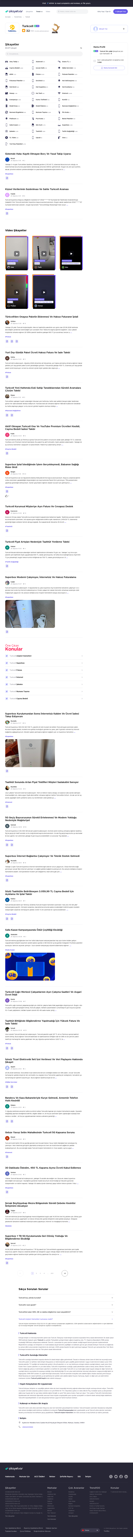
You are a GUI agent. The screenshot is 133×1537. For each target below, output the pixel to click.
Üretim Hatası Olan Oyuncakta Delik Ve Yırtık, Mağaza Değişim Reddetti (24, 1506)
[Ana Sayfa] (14, 11)
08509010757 (94, 1503)
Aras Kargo (71, 1501)
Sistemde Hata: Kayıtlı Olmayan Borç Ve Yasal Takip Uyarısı (38, 153)
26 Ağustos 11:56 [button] (16, 474)
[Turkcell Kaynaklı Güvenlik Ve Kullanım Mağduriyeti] (71, 253)
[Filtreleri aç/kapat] (81, 48)
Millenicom (50, 1506)
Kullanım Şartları (51, 1528)
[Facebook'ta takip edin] (121, 1476)
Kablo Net (50, 1496)
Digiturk (49, 1501)
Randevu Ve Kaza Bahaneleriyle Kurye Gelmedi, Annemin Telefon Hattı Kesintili (41, 1099)
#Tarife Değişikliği (11, 562)
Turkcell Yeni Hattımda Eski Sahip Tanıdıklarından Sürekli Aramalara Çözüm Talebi (43, 389)
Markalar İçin (24, 1477)
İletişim (88, 1477)
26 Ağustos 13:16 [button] (16, 160)
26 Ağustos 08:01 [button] (16, 901)
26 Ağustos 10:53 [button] (16, 548)
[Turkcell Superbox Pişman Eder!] (17, 253)
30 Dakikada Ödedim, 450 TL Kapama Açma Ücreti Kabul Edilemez (43, 1167)
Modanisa (71, 1492)
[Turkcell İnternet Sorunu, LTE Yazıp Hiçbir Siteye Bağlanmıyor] (44, 292)
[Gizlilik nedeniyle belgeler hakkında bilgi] (7, 178)
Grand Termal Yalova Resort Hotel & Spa (98, 1510)
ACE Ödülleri (39, 1477)
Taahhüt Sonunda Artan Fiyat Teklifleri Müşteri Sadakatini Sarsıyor (42, 782)
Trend (39, 11)
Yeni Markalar (51, 1519)
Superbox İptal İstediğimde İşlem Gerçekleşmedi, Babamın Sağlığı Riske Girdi (42, 465)
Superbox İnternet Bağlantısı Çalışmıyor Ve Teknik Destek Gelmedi (42, 856)
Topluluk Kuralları (11, 1531)
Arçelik (70, 1496)
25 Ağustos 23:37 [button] (16, 1212)
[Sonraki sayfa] (65, 1273)
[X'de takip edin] (111, 1476)
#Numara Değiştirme (13, 410)
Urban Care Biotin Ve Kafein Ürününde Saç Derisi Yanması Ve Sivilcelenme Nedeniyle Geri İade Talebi (24, 1496)
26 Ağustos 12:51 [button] (16, 196)
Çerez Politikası (25, 1531)
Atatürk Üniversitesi (96, 1494)
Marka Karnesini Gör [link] (110, 68)
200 (52, 1273)
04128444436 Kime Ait (12, 1492)
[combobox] (72, 11)
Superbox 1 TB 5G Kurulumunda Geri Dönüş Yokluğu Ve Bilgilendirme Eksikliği (36, 1237)
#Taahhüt (8, 526)
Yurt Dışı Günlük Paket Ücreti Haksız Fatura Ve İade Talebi (37, 352)
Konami (92, 1501)
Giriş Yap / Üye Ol (104, 11)
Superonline (51, 1508)
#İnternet (8, 802)
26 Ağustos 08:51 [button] (16, 863)
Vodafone (50, 1499)
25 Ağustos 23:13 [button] (16, 1245)
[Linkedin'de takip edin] (126, 1476)
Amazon (71, 1513)
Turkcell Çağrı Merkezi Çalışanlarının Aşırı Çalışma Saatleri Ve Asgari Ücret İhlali (43, 993)
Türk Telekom (51, 1513)
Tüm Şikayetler (10, 1516)
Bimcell (49, 1510)
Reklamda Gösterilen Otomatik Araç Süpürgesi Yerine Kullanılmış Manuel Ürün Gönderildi (24, 1494)
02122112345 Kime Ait (12, 1499)
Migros (70, 1503)
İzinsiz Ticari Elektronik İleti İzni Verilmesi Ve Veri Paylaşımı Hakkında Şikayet (44, 1060)
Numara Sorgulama (74, 1506)
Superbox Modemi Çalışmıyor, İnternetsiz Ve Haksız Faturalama (40, 577)
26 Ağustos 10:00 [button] (16, 789)
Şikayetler (29, 11)
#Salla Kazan (10, 950)
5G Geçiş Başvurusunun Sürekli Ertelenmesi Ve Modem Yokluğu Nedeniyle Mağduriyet (41, 819)
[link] (7, 496)
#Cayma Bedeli (10, 449)
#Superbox (9, 174)
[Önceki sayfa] (20, 1273)
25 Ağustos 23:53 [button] (16, 1069)
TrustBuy (106, 1531)
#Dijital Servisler (11, 1082)
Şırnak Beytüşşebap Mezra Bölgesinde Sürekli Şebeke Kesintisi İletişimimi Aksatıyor (40, 1204)
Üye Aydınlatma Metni (13, 1528)
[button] (36, 26)
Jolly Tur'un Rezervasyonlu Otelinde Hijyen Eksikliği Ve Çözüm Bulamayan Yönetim (24, 1508)
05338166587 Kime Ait (12, 1510)
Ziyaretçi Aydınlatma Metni (33, 1528)
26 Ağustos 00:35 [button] (16, 1030)
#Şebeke (8, 1226)
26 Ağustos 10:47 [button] (16, 584)
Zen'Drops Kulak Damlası (97, 1508)
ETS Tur (70, 1508)
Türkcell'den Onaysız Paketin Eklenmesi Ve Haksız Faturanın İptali (41, 316)
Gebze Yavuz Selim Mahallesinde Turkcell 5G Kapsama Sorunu (40, 1132)
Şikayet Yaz (121, 11)
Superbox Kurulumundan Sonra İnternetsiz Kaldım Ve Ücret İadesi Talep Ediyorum (42, 715)
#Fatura (8, 337)
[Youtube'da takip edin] (116, 1476)
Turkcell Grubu (18, 17)
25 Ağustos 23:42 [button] (16, 1139)
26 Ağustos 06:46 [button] (16, 936)
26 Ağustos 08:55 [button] (16, 827)
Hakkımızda (10, 1477)
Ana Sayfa (7, 17)
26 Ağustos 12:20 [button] (16, 359)
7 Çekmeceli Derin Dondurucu (119, 1492)
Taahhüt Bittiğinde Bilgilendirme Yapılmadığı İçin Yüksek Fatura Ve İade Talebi (42, 1022)
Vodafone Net (51, 1494)
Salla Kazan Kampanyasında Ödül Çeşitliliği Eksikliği (34, 929)
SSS (79, 1477)
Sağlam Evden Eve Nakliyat (98, 1492)
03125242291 (94, 1513)
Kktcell (49, 1492)
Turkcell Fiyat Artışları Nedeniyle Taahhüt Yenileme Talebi (37, 541)
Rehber (52, 1477)
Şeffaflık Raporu (66, 1477)
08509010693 (94, 1499)
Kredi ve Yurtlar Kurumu (97, 1506)
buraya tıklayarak (28, 1325)
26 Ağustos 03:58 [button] (16, 1001)
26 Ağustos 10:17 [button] (16, 723)
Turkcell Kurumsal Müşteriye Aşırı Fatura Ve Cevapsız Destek (39, 506)
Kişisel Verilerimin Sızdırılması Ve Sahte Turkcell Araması (37, 189)
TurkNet (49, 1503)
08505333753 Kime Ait (12, 1503)
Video (48, 11)
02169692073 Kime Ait (12, 1501)
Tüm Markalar (51, 1516)
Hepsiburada (72, 1494)
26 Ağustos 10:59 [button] (16, 513)
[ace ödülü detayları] (56, 28)
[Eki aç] (30, 614)
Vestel (70, 1499)
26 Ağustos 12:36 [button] (16, 323)
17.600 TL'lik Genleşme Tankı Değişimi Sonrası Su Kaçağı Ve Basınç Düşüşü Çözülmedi (24, 1513)
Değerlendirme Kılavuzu (42, 1531)
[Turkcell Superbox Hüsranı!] (44, 253)
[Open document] (7, 341)
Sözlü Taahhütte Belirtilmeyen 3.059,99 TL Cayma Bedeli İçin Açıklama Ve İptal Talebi (39, 892)
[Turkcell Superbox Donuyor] (17, 292)
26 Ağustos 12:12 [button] (16, 397)
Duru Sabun (93, 1496)
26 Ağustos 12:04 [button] (16, 436)
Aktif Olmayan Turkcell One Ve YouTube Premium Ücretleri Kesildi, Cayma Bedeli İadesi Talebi (42, 427)
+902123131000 (27, 1427)
